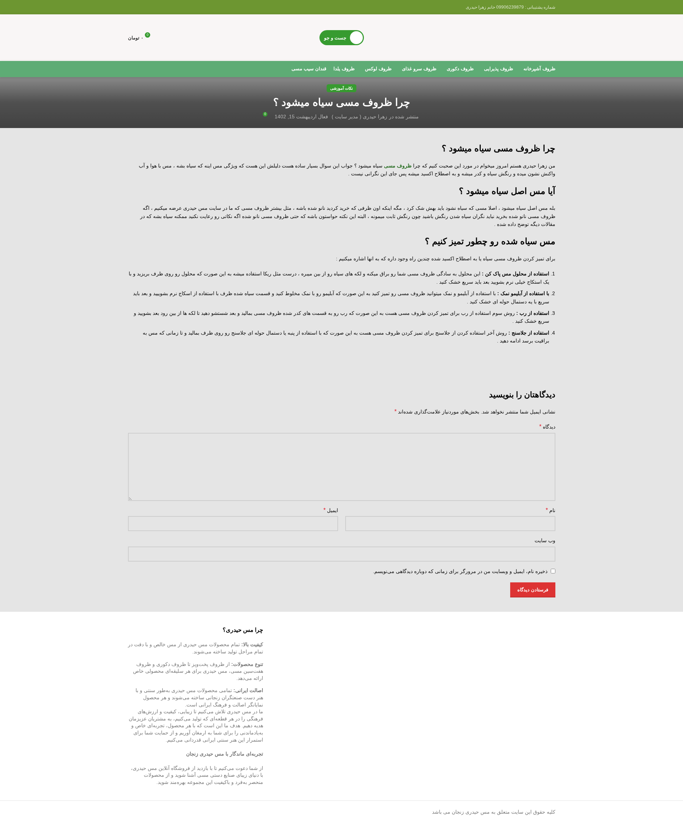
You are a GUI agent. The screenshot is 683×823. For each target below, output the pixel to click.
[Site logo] (501, 37)
